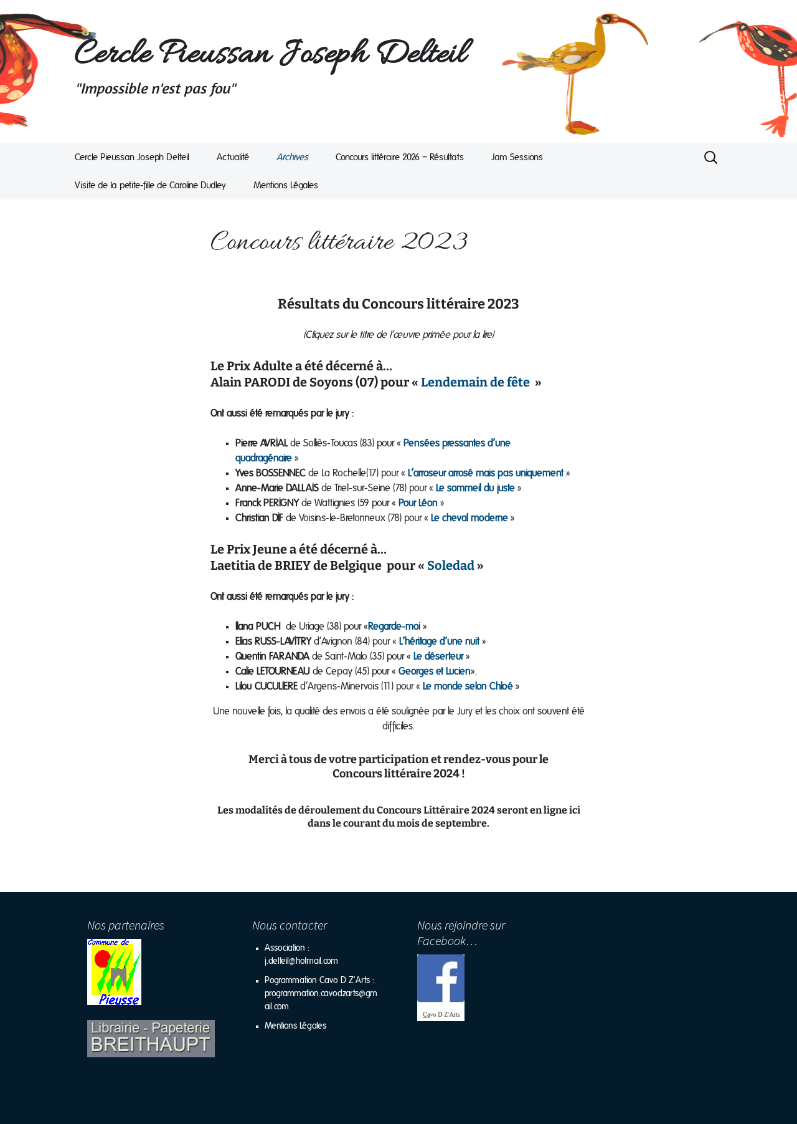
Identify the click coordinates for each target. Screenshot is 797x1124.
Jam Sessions (517, 157)
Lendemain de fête (474, 382)
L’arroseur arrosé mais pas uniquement (486, 473)
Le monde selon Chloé (468, 686)
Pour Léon (418, 503)
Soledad (450, 565)
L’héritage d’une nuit (439, 641)
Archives (292, 157)
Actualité (233, 157)
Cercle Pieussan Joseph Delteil (132, 157)
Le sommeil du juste (475, 488)
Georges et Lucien (434, 671)
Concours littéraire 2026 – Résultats (400, 157)
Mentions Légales (285, 185)
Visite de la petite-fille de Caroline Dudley (150, 185)
